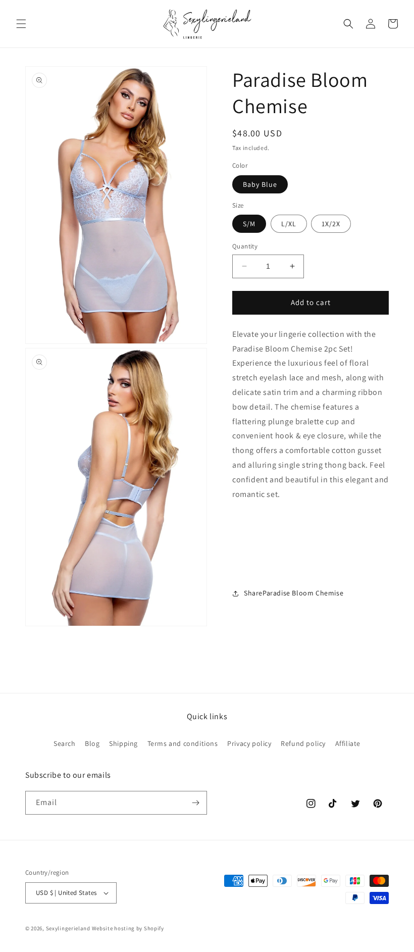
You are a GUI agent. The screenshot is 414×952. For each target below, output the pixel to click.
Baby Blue (260, 184)
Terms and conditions (182, 743)
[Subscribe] (195, 803)
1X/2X (331, 223)
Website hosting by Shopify (128, 928)
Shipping (123, 743)
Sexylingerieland (68, 928)
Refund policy (303, 743)
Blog (92, 743)
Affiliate (347, 743)
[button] (21, 24)
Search (65, 743)
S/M (249, 223)
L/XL (288, 223)
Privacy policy (249, 743)
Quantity (244, 246)
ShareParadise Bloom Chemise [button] (293, 592)
